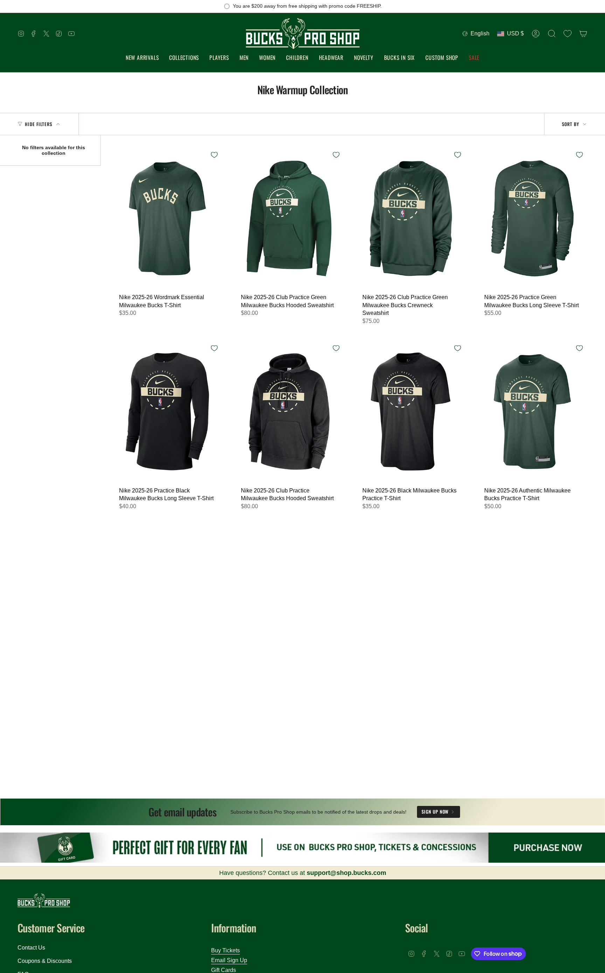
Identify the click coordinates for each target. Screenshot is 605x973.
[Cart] (583, 34)
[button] (184, 58)
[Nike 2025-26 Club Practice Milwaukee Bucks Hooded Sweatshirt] (289, 411)
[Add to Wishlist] (214, 154)
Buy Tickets (225, 950)
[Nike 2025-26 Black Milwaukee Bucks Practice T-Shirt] (410, 411)
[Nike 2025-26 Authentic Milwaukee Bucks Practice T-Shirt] (532, 411)
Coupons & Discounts (45, 961)
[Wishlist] (567, 33)
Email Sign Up (229, 960)
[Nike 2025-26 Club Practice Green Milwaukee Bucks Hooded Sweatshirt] (289, 218)
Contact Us (31, 948)
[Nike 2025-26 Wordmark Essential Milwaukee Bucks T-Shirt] (167, 218)
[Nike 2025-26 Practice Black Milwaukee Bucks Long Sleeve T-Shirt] (167, 411)
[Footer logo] (44, 900)
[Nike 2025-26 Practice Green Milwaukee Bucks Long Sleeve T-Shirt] (532, 218)
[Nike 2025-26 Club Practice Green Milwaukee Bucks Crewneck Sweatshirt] (410, 218)
